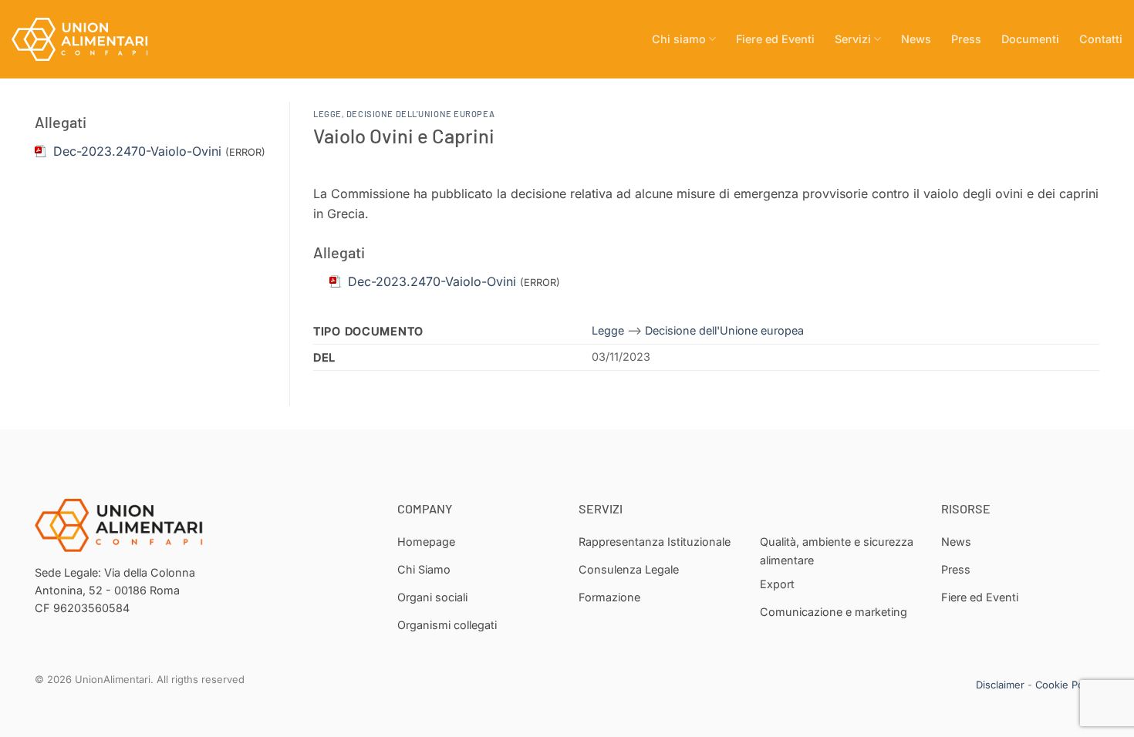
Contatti (1100, 38)
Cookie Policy (1067, 684)
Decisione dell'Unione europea (420, 114)
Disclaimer (1000, 684)
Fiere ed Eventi (775, 38)
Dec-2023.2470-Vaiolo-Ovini (137, 151)
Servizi (853, 38)
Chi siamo (679, 38)
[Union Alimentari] (89, 39)
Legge (327, 114)
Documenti (1030, 38)
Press (966, 38)
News (916, 38)
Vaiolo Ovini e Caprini (403, 135)
